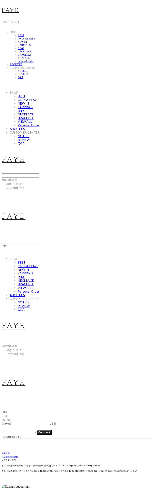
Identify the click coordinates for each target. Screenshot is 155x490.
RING (21, 48)
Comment (44, 432)
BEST (21, 35)
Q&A (20, 77)
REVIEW (23, 74)
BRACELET (24, 54)
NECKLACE (25, 51)
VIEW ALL (24, 57)
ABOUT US (16, 64)
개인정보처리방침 (10, 456)
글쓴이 (6, 424)
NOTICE (22, 70)
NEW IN (22, 41)
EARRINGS (24, 45)
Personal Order (26, 61)
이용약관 (6, 453)
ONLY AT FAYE (26, 38)
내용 (53, 424)
